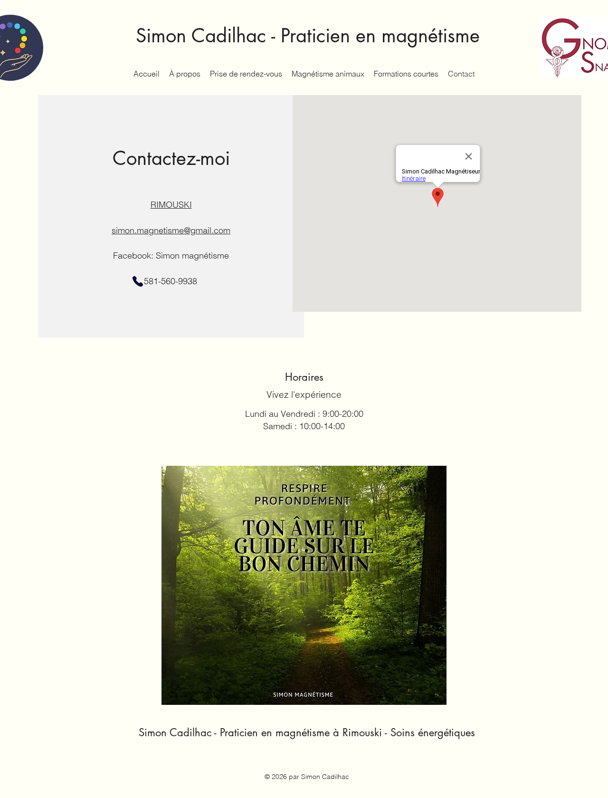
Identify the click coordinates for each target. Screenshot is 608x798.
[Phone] (138, 281)
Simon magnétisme (192, 255)
